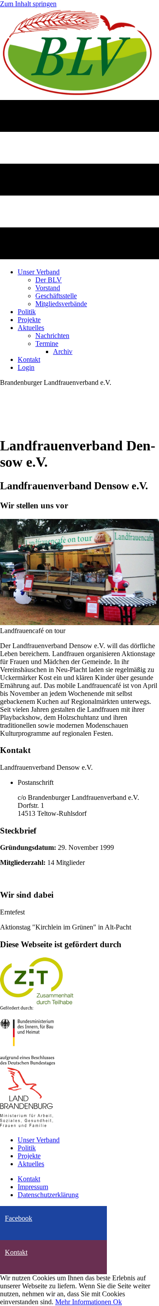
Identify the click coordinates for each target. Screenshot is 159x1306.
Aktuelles (31, 1164)
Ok (117, 1302)
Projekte (29, 1156)
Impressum (33, 1187)
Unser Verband (39, 1140)
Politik (27, 1148)
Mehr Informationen (84, 1302)
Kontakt (29, 1179)
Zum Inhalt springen (28, 4)
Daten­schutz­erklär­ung (48, 1194)
